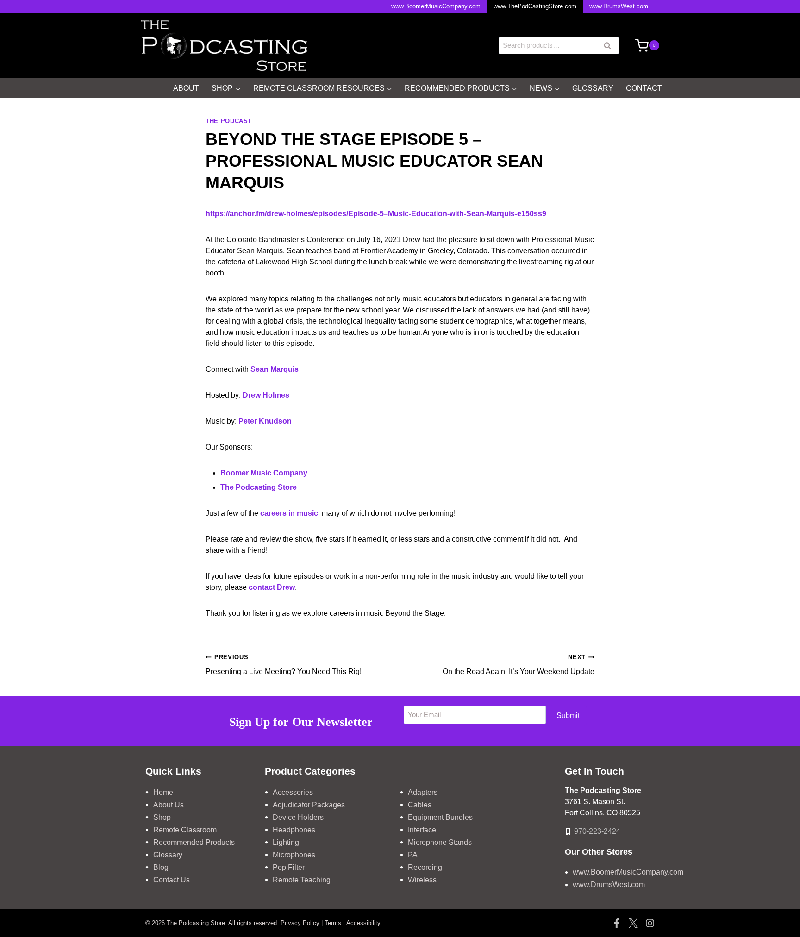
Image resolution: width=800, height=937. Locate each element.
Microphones (294, 855)
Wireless (422, 880)
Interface (422, 830)
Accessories (293, 792)
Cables (419, 805)
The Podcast (229, 121)
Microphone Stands (440, 842)
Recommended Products (194, 842)
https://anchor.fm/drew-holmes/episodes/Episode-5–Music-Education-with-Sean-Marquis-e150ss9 (376, 214)
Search (610, 46)
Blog (161, 867)
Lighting (286, 842)
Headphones (294, 830)
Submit (568, 715)
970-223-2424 (597, 831)
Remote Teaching (302, 880)
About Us (168, 805)
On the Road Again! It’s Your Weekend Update (518, 664)
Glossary (592, 88)
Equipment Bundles (440, 817)
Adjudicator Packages (309, 805)
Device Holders (298, 817)
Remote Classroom (185, 830)
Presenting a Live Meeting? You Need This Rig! (284, 664)
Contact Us (171, 880)
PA (413, 855)
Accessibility (363, 922)
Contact (644, 88)
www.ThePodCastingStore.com (535, 6)
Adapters (423, 792)
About (186, 88)
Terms (333, 922)
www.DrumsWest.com (618, 6)
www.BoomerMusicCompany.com (436, 6)
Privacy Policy (300, 922)
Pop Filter (289, 867)
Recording (425, 867)
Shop (162, 817)
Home (163, 792)
